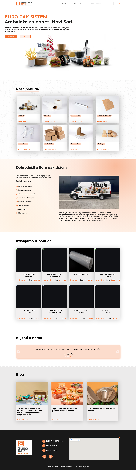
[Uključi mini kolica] (119, 4)
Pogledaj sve (23, 121)
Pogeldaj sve (49, 149)
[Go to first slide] (117, 351)
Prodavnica (11, 36)
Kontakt (81, 3)
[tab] (65, 356)
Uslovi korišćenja (52, 467)
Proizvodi (65, 3)
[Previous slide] (18, 351)
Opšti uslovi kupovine (82, 467)
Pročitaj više (21, 420)
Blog (74, 3)
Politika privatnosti (66, 467)
